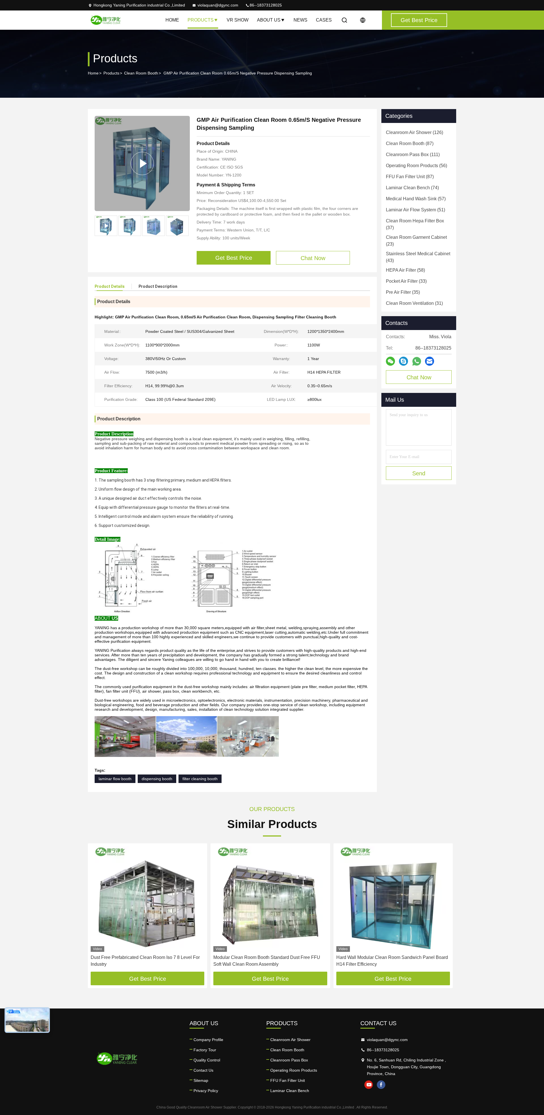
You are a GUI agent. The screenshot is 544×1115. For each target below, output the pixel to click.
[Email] (429, 361)
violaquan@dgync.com (217, 5)
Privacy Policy (206, 1090)
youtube (368, 1084)
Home (172, 20)
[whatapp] (416, 361)
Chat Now (419, 377)
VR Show (237, 20)
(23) (416, 240)
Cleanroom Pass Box (289, 1060)
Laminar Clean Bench (289, 1090)
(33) (406, 281)
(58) (405, 270)
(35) (403, 292)
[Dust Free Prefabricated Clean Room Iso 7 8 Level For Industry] (147, 899)
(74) (412, 187)
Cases (324, 20)
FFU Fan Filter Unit (287, 1080)
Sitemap (201, 1080)
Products (201, 20)
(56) (416, 165)
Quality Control (207, 1060)
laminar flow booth (115, 778)
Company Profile (208, 1039)
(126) (414, 132)
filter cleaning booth (200, 778)
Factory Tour (205, 1050)
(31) (414, 303)
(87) (410, 143)
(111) (413, 154)
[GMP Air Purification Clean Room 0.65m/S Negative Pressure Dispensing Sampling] (142, 163)
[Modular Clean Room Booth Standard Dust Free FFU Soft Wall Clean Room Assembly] (270, 899)
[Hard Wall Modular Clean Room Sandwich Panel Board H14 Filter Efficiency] (393, 899)
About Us (268, 20)
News (300, 20)
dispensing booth (157, 778)
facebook (381, 1084)
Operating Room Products (293, 1070)
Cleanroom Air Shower (290, 1039)
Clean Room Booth (141, 73)
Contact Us (203, 1070)
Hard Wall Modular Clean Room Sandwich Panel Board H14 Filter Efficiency (392, 961)
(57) (416, 198)
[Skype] (403, 361)
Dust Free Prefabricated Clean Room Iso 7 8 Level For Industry (145, 961)
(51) (415, 209)
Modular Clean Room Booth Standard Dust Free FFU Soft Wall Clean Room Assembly (266, 961)
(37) (415, 224)
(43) (418, 257)
